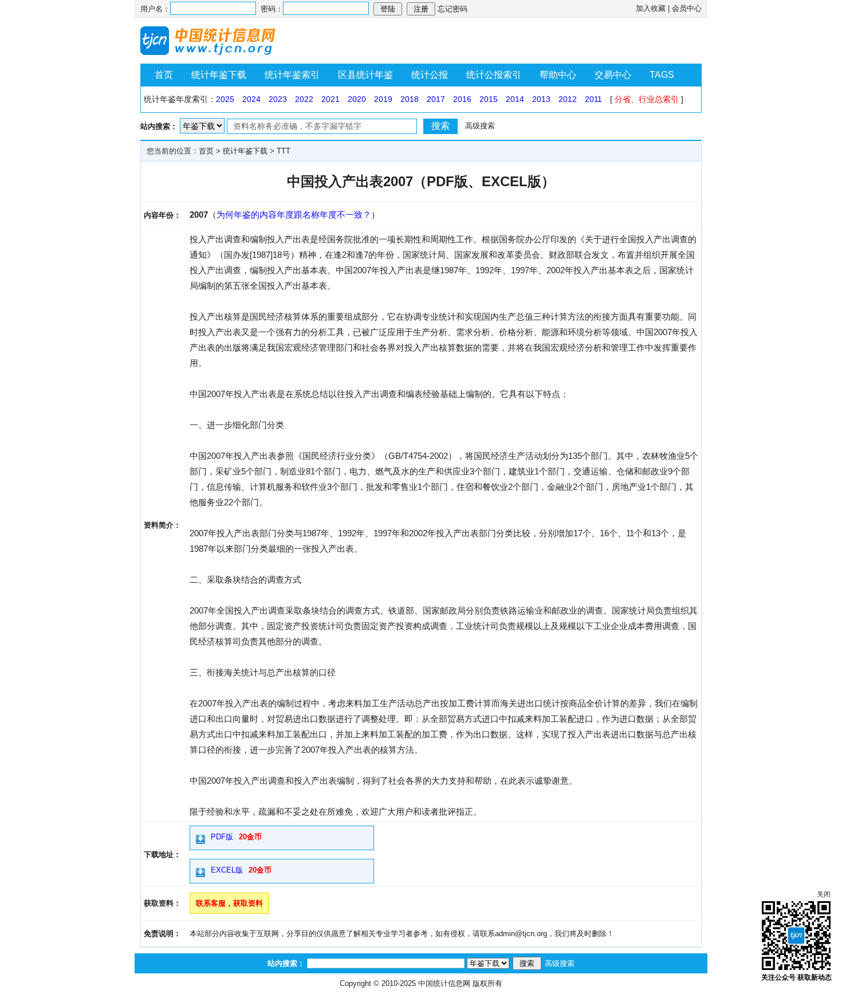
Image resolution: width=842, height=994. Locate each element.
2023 (278, 99)
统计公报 (429, 75)
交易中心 (613, 75)
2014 (515, 99)
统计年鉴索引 (292, 75)
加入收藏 (651, 8)
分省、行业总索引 (647, 99)
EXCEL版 (227, 870)
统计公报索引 (493, 75)
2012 (567, 99)
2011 (593, 99)
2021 (330, 99)
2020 (357, 99)
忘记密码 (452, 9)
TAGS (662, 75)
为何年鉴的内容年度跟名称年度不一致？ (294, 214)
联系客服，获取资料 (229, 903)
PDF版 (222, 836)
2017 (436, 99)
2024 (251, 99)
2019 (383, 99)
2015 (488, 99)
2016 (462, 99)
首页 (164, 75)
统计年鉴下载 (218, 75)
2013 (541, 99)
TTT (283, 151)
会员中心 (687, 8)
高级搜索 (480, 125)
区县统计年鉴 (365, 75)
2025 (225, 99)
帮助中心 (558, 75)
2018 (409, 99)
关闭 (824, 894)
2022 (304, 99)
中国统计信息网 (444, 983)
